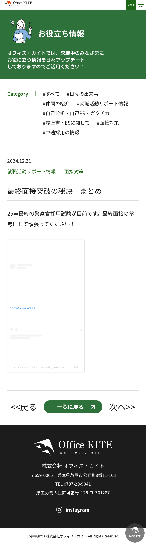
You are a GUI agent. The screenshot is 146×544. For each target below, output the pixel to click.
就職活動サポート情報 (31, 171)
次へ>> (122, 407)
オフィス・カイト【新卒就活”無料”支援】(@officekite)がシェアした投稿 (46, 367)
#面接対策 (108, 122)
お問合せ (131, 5)
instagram (78, 509)
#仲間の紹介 (56, 103)
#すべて (51, 93)
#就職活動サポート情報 (102, 103)
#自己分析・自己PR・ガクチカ (76, 113)
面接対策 (74, 171)
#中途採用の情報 (61, 132)
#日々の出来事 (83, 93)
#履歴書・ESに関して (66, 122)
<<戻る (24, 407)
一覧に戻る (70, 406)
